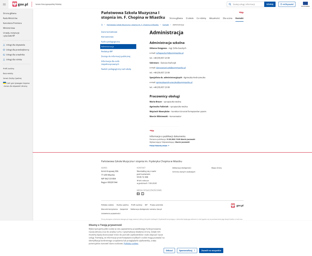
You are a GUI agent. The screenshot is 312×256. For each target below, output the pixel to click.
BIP (146, 205)
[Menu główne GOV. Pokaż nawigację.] (4, 4)
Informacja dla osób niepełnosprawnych (110, 62)
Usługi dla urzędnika (15, 54)
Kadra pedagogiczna (110, 41)
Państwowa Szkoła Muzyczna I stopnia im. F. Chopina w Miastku (133, 15)
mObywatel (288, 5)
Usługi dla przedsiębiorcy (17, 49)
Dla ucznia (227, 18)
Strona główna (12, 13)
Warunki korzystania (109, 209)
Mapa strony (216, 168)
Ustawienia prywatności (111, 213)
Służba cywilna (123, 205)
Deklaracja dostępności (181, 168)
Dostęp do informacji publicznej (115, 56)
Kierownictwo (107, 36)
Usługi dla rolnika (14, 59)
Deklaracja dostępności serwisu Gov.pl (146, 209)
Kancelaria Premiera (12, 23)
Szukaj (269, 4)
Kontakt (239, 18)
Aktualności (214, 18)
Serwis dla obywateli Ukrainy (16, 84)
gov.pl (240, 209)
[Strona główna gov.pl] (102, 25)
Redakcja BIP (107, 51)
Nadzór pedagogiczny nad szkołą (116, 69)
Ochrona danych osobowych (183, 172)
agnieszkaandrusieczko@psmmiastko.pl (174, 82)
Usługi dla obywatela (15, 45)
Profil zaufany (8, 68)
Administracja (107, 46)
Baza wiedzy (8, 73)
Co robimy (201, 18)
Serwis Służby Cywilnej (12, 78)
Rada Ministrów (10, 18)
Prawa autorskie (156, 205)
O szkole (190, 18)
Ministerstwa (9, 28)
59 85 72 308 (142, 177)
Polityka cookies (107, 205)
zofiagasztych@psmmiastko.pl (170, 53)
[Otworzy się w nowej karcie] (138, 194)
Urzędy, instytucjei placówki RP (11, 34)
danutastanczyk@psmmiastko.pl (171, 67)
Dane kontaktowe (109, 32)
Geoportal (124, 209)
